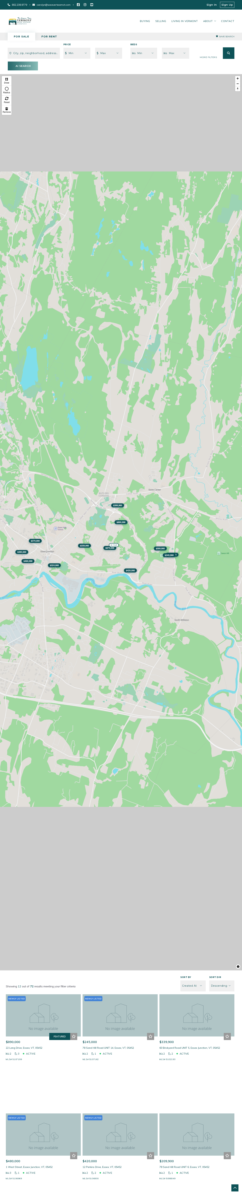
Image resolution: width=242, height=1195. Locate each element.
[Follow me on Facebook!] (78, 4)
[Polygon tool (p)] (7, 81)
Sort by (185, 977)
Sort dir (215, 977)
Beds (133, 44)
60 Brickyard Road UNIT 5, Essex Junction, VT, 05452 (189, 1047)
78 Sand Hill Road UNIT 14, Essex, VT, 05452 (108, 1047)
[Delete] (7, 110)
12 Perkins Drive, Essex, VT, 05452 (102, 1167)
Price (67, 44)
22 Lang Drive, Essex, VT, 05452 (24, 1047)
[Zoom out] (237, 83)
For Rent (49, 36)
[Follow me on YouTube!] (91, 4)
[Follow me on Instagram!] (85, 4)
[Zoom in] (237, 78)
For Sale (21, 36)
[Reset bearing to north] (237, 88)
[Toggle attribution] (238, 966)
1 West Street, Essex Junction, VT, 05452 (29, 1167)
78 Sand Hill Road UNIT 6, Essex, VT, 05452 (184, 1167)
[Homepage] (20, 21)
